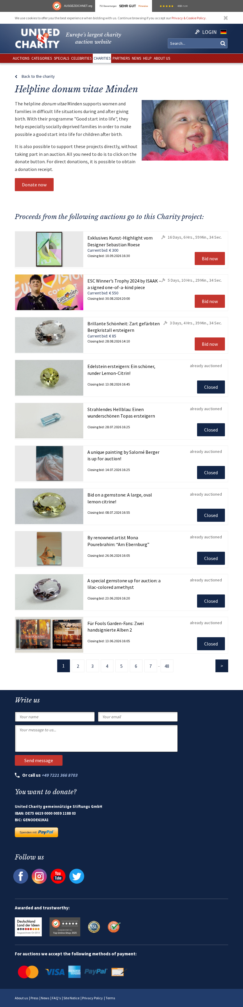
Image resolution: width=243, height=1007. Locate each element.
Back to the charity (38, 76)
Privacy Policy (92, 998)
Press (34, 998)
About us (21, 998)
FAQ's (56, 998)
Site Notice (71, 998)
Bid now (210, 258)
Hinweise (143, 5)
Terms (110, 998)
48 (166, 666)
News (45, 998)
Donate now (34, 185)
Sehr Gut (127, 6)
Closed (211, 387)
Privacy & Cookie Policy (189, 18)
